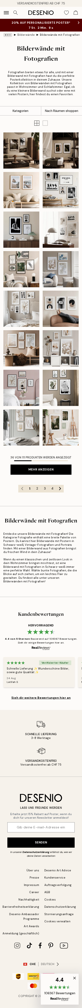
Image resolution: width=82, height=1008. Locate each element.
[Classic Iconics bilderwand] (61, 190)
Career (34, 892)
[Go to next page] (60, 488)
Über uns (32, 870)
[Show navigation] (6, 13)
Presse (34, 877)
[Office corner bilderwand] (61, 230)
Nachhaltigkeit (29, 899)
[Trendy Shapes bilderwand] (61, 309)
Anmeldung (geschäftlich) (21, 933)
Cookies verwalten (57, 921)
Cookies (50, 899)
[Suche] (15, 13)
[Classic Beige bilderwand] (21, 269)
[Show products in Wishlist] (66, 13)
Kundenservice (55, 877)
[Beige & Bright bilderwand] (21, 309)
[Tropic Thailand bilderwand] (61, 150)
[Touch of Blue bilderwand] (61, 269)
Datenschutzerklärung (35, 852)
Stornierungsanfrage (59, 914)
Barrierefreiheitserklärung (21, 907)
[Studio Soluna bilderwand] (21, 150)
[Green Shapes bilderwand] (61, 388)
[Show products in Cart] (75, 13)
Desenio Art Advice (57, 870)
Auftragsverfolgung (58, 885)
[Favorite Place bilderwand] (21, 388)
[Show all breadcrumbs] (7, 35)
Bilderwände (26, 35)
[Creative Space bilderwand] (61, 427)
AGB (47, 892)
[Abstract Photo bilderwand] (21, 230)
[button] (45, 123)
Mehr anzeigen (41, 469)
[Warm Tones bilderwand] (61, 348)
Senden (41, 842)
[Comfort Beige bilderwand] (21, 348)
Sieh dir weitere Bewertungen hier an (41, 698)
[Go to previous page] (22, 488)
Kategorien (20, 111)
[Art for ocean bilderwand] (21, 190)
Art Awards (31, 926)
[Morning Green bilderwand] (21, 427)
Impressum (31, 885)
